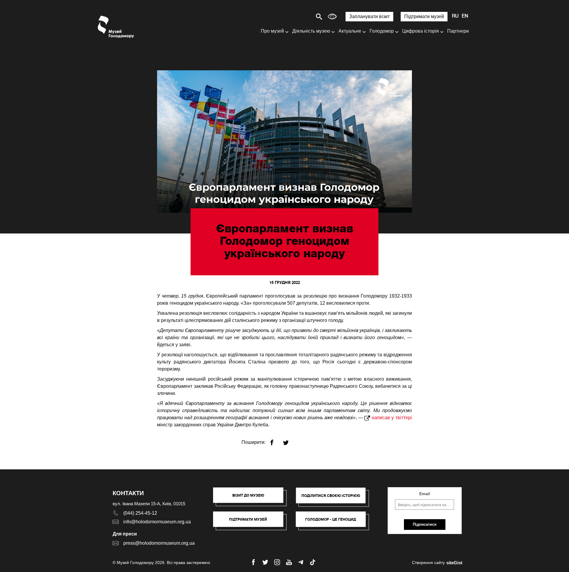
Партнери (458, 31)
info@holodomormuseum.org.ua (157, 521)
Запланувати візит (369, 16)
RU (455, 16)
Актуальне (349, 31)
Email (424, 494)
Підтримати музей (424, 16)
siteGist (454, 562)
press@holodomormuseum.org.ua (159, 543)
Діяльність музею (311, 31)
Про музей (272, 31)
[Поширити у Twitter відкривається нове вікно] (289, 440)
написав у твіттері (392, 417)
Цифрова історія (420, 31)
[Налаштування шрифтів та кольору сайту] (332, 16)
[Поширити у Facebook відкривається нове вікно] (275, 440)
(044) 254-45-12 (140, 513)
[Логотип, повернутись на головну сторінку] (116, 27)
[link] (251, 522)
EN (465, 16)
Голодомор (382, 31)
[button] (251, 498)
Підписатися (425, 524)
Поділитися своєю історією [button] (330, 495)
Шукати (298, 16)
